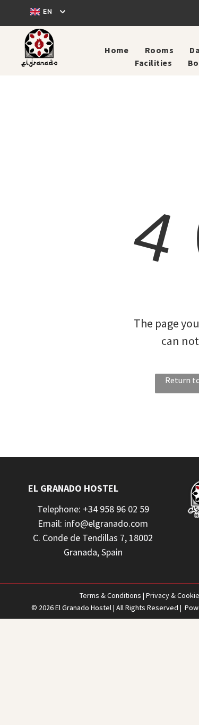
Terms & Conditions (110, 595)
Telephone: (59, 509)
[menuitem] (117, 50)
